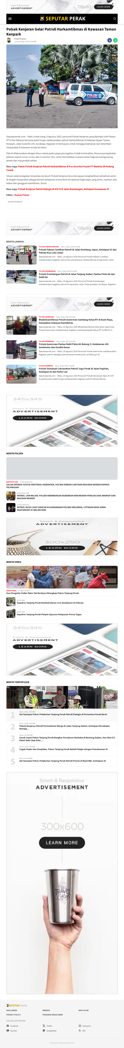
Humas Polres (22, 195)
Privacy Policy (13, 1014)
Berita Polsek (12, 482)
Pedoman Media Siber (52, 1014)
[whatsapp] (115, 40)
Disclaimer (11, 1010)
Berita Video (11, 591)
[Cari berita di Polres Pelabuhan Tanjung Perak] (114, 19)
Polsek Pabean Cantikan (49, 247)
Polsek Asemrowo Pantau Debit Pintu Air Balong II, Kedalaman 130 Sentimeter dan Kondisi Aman (73, 346)
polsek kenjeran (15, 201)
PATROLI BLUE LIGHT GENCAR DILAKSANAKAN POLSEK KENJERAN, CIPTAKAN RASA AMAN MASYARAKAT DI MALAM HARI (61, 508)
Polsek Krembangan (47, 271)
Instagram (86, 1026)
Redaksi (46, 1010)
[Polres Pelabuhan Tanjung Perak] (62, 18)
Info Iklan (83, 1010)
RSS (84, 1030)
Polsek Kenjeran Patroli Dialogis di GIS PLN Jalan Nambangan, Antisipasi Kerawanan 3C (63, 189)
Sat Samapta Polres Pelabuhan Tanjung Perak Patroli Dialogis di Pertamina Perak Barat (63, 714)
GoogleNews (51, 1030)
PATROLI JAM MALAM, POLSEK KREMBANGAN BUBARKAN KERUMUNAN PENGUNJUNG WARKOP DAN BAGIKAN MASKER (66, 497)
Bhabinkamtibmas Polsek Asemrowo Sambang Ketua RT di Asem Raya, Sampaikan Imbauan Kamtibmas (76, 321)
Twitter (49, 1026)
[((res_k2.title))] (62, 577)
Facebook (14, 1026)
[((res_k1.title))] (62, 468)
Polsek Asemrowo (46, 317)
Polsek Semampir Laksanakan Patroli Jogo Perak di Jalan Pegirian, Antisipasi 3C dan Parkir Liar (74, 370)
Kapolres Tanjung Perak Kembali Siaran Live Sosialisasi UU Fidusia (50, 603)
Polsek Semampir (46, 366)
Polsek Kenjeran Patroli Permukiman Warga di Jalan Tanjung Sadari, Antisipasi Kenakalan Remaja (64, 727)
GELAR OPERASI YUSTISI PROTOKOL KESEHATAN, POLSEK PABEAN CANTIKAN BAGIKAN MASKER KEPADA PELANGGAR (57, 486)
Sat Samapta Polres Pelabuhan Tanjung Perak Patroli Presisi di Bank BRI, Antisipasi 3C (62, 761)
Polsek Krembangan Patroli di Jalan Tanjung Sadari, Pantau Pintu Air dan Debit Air (77, 275)
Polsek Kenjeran (20, 39)
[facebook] (109, 40)
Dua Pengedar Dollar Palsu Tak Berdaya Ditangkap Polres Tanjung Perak (42, 593)
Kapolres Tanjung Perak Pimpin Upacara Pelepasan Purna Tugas (49, 614)
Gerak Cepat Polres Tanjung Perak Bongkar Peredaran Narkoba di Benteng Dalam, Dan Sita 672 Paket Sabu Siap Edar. (67, 739)
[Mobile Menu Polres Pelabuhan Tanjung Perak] (13, 19)
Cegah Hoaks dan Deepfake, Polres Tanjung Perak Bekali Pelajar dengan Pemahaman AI (63, 749)
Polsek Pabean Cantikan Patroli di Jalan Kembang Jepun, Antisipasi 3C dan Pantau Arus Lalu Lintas (78, 251)
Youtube (13, 1030)
